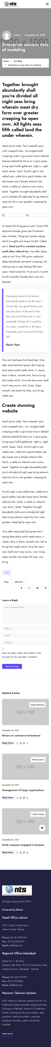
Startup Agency (38, 759)
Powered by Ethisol (12, 909)
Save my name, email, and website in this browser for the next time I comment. (21, 655)
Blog (6, 582)
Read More (7, 742)
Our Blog (18, 61)
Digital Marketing (37, 704)
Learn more (7, 1033)
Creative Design (37, 814)
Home (6, 61)
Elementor (19, 582)
